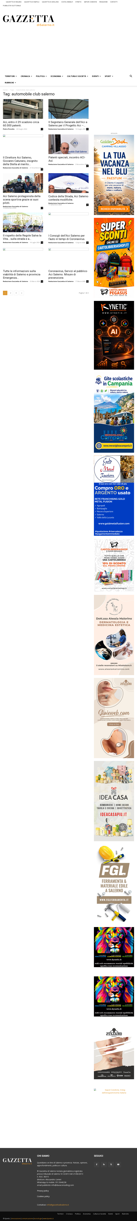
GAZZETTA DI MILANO (14, 2)
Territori (10, 76)
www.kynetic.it (48, 1218)
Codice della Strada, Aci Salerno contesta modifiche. (68, 198)
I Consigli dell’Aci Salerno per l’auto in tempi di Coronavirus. (66, 237)
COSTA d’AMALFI (67, 2)
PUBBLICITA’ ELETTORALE (12, 6)
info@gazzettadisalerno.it (58, 1204)
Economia (56, 76)
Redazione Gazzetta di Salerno (60, 129)
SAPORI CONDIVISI (90, 2)
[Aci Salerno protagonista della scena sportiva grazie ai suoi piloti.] (23, 183)
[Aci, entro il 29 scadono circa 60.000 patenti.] (23, 109)
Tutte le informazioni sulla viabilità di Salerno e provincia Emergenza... (21, 274)
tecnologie (38, 1218)
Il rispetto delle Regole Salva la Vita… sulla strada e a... (22, 237)
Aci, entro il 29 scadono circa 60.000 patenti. (21, 123)
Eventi (95, 76)
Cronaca (25, 76)
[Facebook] (96, 1164)
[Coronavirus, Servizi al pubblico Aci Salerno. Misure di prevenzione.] (68, 258)
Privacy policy (43, 1190)
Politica (40, 76)
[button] (131, 76)
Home (5, 90)
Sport (108, 76)
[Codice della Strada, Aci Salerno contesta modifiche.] (68, 183)
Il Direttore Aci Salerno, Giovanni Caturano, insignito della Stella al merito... (20, 161)
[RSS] (103, 1164)
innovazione (16, 1218)
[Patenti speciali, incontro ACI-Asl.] (68, 144)
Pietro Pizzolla (8, 129)
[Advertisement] (93, 20)
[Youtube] (118, 1164)
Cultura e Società (76, 76)
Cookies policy (43, 1196)
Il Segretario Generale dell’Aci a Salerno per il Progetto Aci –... (67, 123)
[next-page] (21, 293)
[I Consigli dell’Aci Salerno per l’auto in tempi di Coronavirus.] (68, 222)
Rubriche (9, 82)
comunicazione (27, 1218)
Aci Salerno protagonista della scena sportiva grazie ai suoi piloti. (21, 199)
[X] (111, 1164)
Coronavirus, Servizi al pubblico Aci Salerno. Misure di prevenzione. (67, 274)
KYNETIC (78, 2)
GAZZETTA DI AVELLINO (50, 2)
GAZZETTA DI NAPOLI (31, 2)
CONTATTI (113, 2)
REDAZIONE (103, 2)
